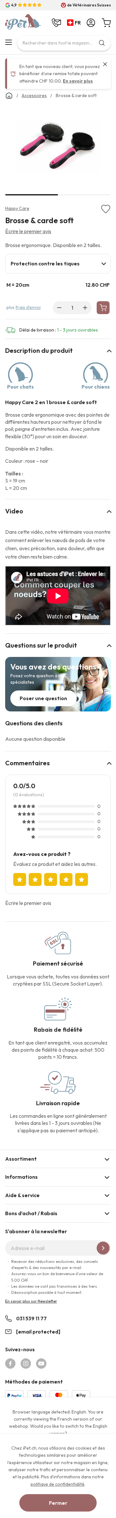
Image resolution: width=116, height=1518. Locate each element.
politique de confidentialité (57, 1484)
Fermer (58, 1503)
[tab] (58, 263)
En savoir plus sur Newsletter (31, 1301)
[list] (58, 147)
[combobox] (64, 43)
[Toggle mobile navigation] (8, 42)
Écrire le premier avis (28, 231)
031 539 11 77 (31, 1318)
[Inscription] (103, 1248)
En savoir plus (78, 81)
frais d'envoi (28, 307)
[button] (75, 23)
